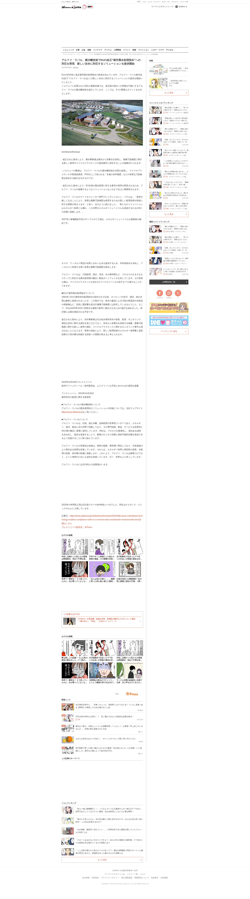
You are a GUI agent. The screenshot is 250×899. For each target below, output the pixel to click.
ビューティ (157, 1)
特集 (151, 61)
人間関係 (117, 50)
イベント (126, 50)
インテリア (97, 50)
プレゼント (175, 1)
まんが (164, 1)
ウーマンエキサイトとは (115, 874)
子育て (139, 1)
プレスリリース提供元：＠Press (77, 527)
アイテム (108, 50)
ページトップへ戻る (169, 331)
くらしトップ (68, 50)
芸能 (134, 50)
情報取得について (141, 878)
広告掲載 (164, 878)
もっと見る (102, 860)
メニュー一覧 (184, 1)
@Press (75, 67)
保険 (89, 50)
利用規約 (95, 878)
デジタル (169, 50)
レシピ (150, 1)
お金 (83, 50)
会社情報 (86, 878)
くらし (144, 1)
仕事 (78, 50)
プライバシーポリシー (110, 878)
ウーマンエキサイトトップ (162, 6)
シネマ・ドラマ (157, 50)
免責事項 (154, 878)
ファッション (143, 50)
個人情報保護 (126, 878)
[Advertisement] (125, 28)
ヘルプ (142, 874)
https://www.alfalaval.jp (72, 412)
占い (168, 1)
